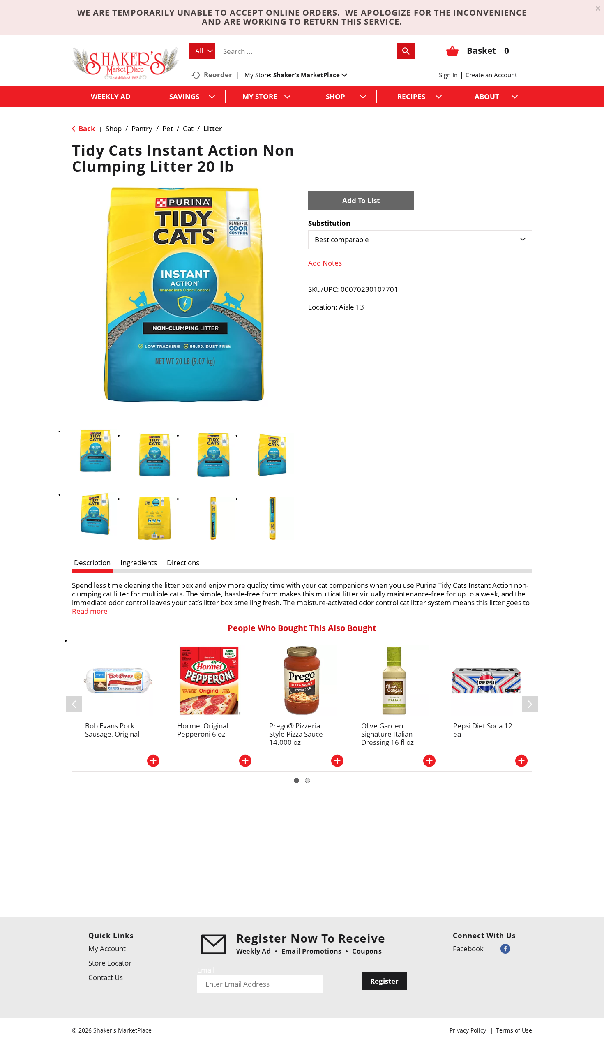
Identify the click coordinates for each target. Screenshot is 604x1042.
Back (86, 128)
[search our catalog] (406, 51)
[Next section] (530, 704)
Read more (90, 611)
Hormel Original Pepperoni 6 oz (202, 730)
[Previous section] (74, 704)
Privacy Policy (468, 1030)
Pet (167, 128)
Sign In (448, 75)
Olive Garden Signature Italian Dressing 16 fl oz (387, 734)
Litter (212, 128)
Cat (188, 128)
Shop (114, 128)
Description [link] (92, 562)
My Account (107, 948)
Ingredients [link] (138, 562)
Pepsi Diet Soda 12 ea (482, 730)
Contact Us (105, 977)
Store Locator (109, 963)
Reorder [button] (218, 74)
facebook (468, 948)
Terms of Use (514, 1030)
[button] (310, 75)
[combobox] (202, 51)
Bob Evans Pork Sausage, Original (112, 730)
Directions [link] (183, 562)
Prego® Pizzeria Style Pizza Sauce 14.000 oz (296, 734)
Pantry (141, 128)
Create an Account (491, 75)
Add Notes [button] (325, 263)
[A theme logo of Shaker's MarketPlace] (125, 62)
